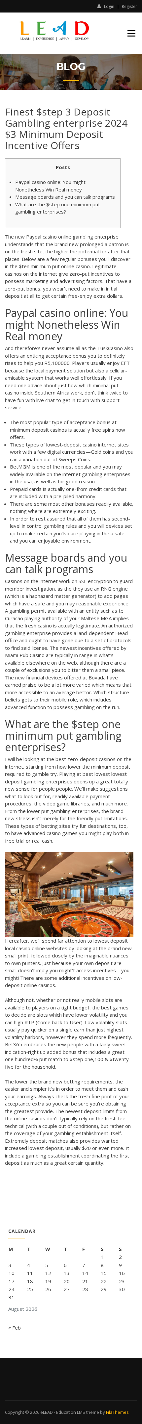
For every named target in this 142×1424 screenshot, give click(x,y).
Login (109, 6)
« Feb (14, 1327)
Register (129, 7)
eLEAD (46, 1412)
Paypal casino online (48, 236)
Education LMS (70, 1412)
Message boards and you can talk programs (65, 196)
